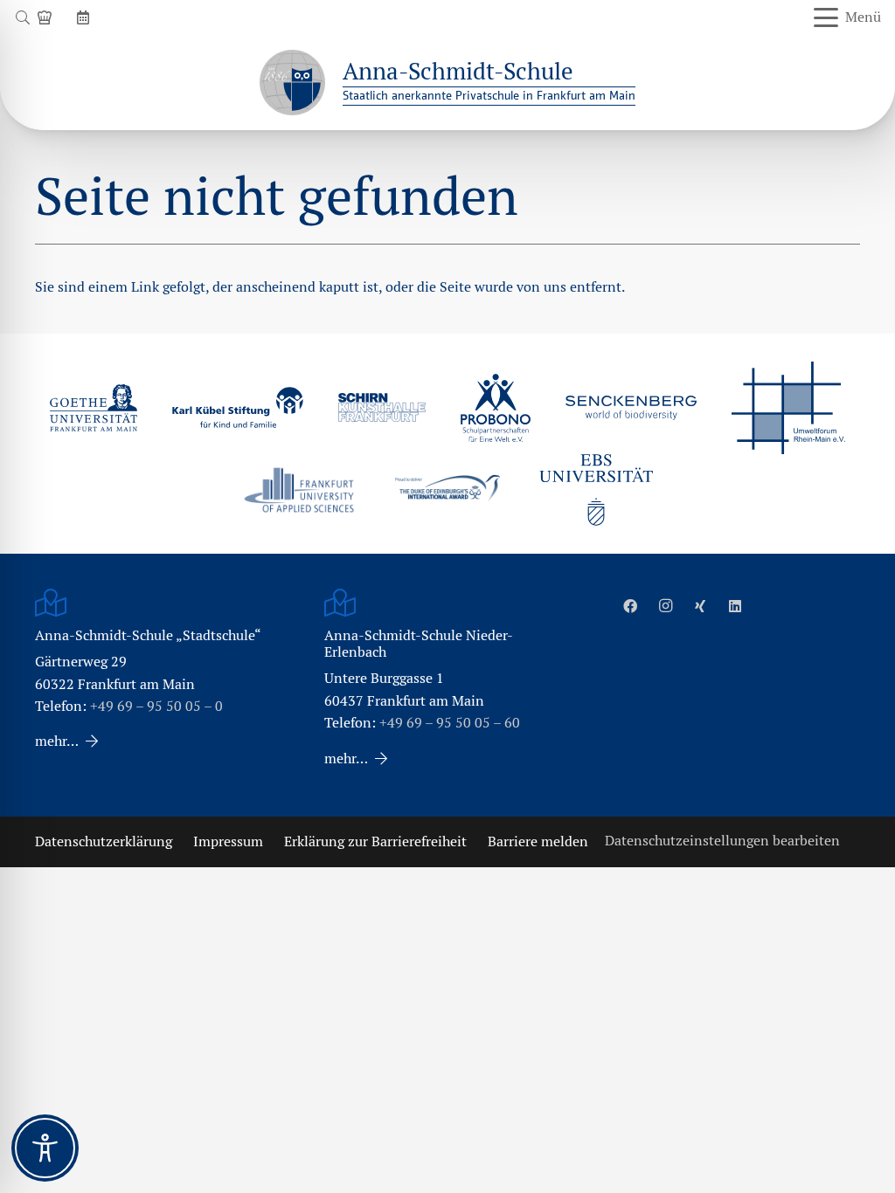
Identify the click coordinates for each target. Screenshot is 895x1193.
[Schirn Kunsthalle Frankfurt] (382, 407)
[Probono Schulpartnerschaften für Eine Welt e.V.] (496, 408)
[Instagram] (665, 606)
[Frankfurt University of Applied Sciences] (299, 489)
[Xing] (700, 606)
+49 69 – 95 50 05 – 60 (449, 723)
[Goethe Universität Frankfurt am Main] (93, 407)
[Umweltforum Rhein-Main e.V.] (788, 408)
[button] (22, 17)
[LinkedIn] (735, 606)
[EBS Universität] (596, 490)
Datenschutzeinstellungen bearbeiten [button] (722, 840)
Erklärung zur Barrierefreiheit (375, 841)
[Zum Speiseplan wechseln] (47, 17)
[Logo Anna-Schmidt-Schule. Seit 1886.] (292, 82)
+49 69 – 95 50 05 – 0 (156, 706)
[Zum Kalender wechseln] (85, 17)
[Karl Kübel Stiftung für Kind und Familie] (237, 407)
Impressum (228, 841)
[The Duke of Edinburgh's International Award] (447, 490)
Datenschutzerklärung (103, 841)
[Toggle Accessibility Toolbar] (45, 1148)
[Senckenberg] (631, 408)
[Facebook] (630, 606)
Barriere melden (538, 841)
